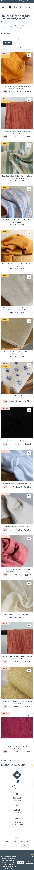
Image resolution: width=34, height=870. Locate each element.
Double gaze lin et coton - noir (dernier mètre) (17, 441)
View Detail (29, 55)
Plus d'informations (29, 862)
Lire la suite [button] (5, 33)
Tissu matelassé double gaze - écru (17, 526)
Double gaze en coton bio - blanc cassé (17, 614)
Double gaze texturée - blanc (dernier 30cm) (17, 484)
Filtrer (7, 43)
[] (32, 13)
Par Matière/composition (13, 765)
